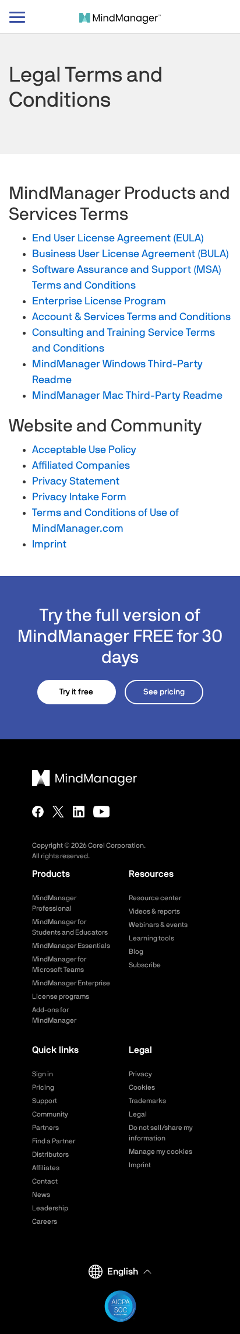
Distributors (50, 1154)
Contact (45, 1181)
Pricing (43, 1087)
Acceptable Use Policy (84, 450)
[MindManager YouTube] (101, 811)
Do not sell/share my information (161, 1133)
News (41, 1194)
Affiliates (45, 1167)
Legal (138, 1114)
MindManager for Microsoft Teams (59, 964)
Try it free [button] (76, 692)
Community (50, 1114)
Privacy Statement (75, 481)
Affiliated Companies (81, 466)
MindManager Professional (54, 903)
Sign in (42, 1073)
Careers (44, 1221)
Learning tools (151, 938)
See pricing (164, 692)
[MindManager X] (58, 811)
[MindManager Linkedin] (78, 811)
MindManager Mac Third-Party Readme (127, 396)
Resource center (155, 897)
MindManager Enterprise (71, 983)
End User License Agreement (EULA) (118, 238)
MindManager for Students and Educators (70, 927)
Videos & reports (154, 911)
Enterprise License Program (99, 301)
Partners (45, 1127)
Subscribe (145, 964)
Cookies (142, 1087)
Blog (136, 951)
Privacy (140, 1073)
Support (44, 1100)
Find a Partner (53, 1141)
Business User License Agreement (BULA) (130, 254)
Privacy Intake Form (79, 497)
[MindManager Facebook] (38, 811)
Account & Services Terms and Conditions (131, 317)
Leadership (50, 1208)
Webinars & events (158, 924)
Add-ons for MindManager (54, 1015)
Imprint (49, 544)
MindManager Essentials (71, 945)
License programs (60, 996)
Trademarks (147, 1100)
